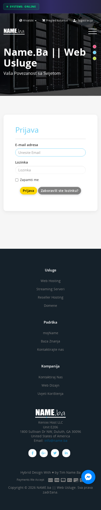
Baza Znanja (50, 341)
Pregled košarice (56, 20)
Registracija (85, 20)
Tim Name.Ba (70, 472)
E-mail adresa (26, 145)
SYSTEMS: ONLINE (23, 6)
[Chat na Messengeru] (88, 477)
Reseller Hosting (50, 297)
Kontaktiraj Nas (51, 377)
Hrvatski (28, 20)
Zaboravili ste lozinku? (59, 190)
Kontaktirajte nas (50, 349)
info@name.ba (55, 440)
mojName (50, 333)
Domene (50, 305)
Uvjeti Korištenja (50, 393)
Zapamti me (29, 179)
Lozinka (21, 162)
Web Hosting (51, 280)
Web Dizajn (50, 385)
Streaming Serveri (50, 289)
